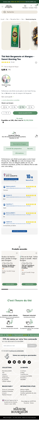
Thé (3, 372)
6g (6, 107)
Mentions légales (24, 389)
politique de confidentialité (17, 350)
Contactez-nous (24, 374)
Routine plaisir (5, 378)
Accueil (2, 19)
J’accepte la (13, 350)
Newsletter (23, 379)
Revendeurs (23, 378)
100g (23, 107)
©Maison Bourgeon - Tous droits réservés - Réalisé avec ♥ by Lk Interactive (19, 417)
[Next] (35, 36)
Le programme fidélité (26, 376)
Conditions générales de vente (28, 393)
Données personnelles (25, 391)
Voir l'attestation (11, 179)
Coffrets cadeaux (6, 381)
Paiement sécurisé (6, 395)
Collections (5, 376)
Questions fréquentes (7, 391)
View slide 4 (28, 289)
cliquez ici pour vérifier (10, 404)
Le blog (22, 372)
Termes (32, 403)
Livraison (4, 393)
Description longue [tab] (19, 144)
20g (14, 107)
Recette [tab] (30, 149)
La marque (23, 371)
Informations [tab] (19, 153)
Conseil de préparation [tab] (14, 149)
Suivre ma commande (8, 389)
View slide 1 (4, 289)
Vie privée (26, 403)
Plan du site (23, 395)
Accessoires (5, 379)
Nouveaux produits (7, 371)
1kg (31, 107)
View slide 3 (20, 289)
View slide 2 (12, 289)
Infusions (4, 374)
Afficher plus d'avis (19, 231)
